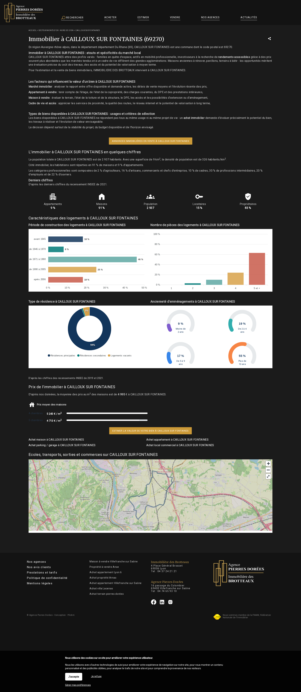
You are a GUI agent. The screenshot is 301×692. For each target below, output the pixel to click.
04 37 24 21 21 (167, 571)
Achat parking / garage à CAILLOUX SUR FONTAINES (62, 445)
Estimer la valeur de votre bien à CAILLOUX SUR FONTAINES (150, 430)
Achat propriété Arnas (103, 577)
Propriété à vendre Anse (104, 567)
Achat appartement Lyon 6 (106, 572)
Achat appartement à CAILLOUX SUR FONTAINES (177, 439)
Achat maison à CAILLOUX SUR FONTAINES (56, 439)
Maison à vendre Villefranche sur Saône (114, 561)
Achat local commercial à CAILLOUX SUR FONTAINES (180, 445)
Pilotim (71, 615)
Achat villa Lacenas (101, 588)
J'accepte (73, 676)
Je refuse (96, 676)
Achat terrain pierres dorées (107, 593)
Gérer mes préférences (78, 685)
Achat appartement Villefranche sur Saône (116, 583)
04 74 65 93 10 (167, 591)
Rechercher (74, 17)
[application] (89, 260)
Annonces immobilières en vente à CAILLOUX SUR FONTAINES (150, 141)
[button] (61, 355)
